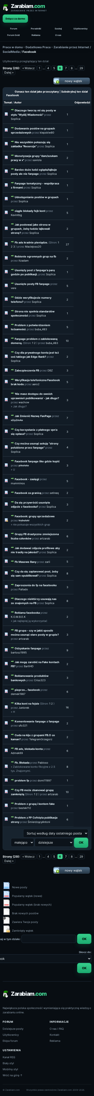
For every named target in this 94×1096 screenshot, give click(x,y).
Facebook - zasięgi (27, 479)
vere (13, 288)
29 (81, 68)
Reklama (36, 35)
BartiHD (29, 666)
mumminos (18, 483)
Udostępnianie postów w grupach (37, 197)
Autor (18, 102)
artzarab (45, 538)
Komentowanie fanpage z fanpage (37, 721)
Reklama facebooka (27, 612)
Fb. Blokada (22, 762)
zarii (47, 562)
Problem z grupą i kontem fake (35, 804)
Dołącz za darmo (15, 18)
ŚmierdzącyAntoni (39, 822)
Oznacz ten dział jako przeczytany (37, 91)
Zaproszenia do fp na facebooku (36, 585)
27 (67, 244)
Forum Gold (13, 35)
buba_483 (41, 329)
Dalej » (8, 72)
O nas (58, 35)
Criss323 (40, 680)
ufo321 (23, 725)
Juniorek (24, 707)
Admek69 (17, 753)
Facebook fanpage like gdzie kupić (37, 461)
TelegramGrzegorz (40, 739)
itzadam (24, 260)
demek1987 (18, 694)
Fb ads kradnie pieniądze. (31, 242)
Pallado (23, 589)
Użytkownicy (80, 28)
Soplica (15, 119)
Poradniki (36, 28)
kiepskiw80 (47, 132)
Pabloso (43, 762)
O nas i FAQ (57, 1028)
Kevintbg (16, 215)
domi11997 (44, 780)
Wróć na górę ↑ (13, 1075)
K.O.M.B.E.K (18, 617)
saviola (37, 160)
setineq (54, 493)
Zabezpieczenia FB (27, 370)
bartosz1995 (19, 652)
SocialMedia (11, 52)
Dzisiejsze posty (13, 1028)
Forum (13, 28)
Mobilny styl (10, 1069)
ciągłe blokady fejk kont (30, 211)
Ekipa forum (10, 1040)
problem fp (22, 780)
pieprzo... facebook (27, 690)
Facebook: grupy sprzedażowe (35, 516)
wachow (24, 402)
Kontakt (54, 1034)
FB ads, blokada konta (29, 749)
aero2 (36, 384)
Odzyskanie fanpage (28, 648)
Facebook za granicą (28, 493)
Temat (8, 102)
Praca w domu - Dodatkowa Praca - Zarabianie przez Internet (46, 47)
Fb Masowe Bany (25, 562)
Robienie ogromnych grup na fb (35, 256)
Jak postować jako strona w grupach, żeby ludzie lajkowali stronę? (30, 229)
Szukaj (58, 28)
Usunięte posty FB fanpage (32, 284)
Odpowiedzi (82, 102)
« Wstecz (28, 68)
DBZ (50, 370)
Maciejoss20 (33, 246)
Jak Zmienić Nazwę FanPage (33, 416)
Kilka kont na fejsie (27, 703)
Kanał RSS (9, 1057)
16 (67, 707)
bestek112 (25, 808)
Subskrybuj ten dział (74, 91)
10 (67, 341)
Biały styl (8, 1063)
